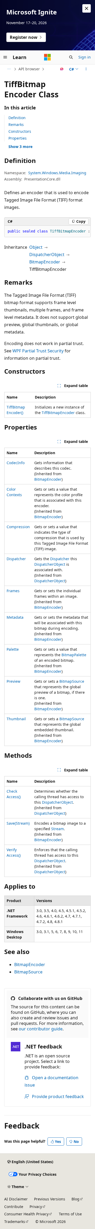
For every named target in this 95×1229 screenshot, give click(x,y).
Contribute (13, 1206)
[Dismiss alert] (86, 8)
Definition (17, 117)
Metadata (15, 617)
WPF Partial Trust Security (38, 351)
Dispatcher (16, 558)
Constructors (19, 131)
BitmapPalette (73, 654)
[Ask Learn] (62, 69)
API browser (29, 68)
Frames (13, 590)
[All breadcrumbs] (8, 69)
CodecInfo (16, 462)
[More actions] (86, 69)
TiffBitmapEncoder (58, 412)
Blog (75, 1198)
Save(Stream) (18, 823)
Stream (57, 828)
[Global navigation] (5, 57)
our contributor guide (41, 1029)
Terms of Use (70, 1213)
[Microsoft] (47, 57)
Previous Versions (49, 1198)
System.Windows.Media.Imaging (57, 172)
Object (35, 247)
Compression (18, 526)
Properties (17, 138)
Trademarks (14, 1221)
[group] (47, 231)
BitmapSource (71, 681)
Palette (13, 649)
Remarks (16, 124)
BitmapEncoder (44, 262)
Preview (13, 681)
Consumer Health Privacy (26, 1213)
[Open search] (71, 57)
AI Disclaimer (16, 1198)
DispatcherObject (46, 254)
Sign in (84, 57)
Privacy (36, 1206)
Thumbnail (16, 718)
